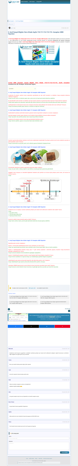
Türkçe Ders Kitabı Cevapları (47, 458)
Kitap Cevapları (24, 1)
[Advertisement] (39, 11)
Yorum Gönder (65, 452)
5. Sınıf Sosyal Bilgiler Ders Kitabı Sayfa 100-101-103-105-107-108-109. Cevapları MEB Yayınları (54, 297)
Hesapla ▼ (39, 1)
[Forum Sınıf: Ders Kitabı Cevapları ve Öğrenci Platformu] (14, 3)
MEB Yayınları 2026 (32, 288)
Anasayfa (12, 21)
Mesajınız (11, 441)
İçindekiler (22, 88)
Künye (27, 458)
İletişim (36, 458)
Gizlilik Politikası (31, 458)
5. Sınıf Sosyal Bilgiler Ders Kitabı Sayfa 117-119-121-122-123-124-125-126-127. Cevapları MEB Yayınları (23, 297)
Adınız (10, 436)
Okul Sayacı (32, 1)
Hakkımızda (40, 458)
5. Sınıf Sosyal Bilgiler (19, 21)
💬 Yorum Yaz (11, 24)
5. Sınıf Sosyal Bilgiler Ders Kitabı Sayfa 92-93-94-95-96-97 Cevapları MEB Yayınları (53, 302)
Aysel (12, 28)
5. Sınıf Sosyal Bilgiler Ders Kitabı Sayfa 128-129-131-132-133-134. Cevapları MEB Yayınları (23, 302)
